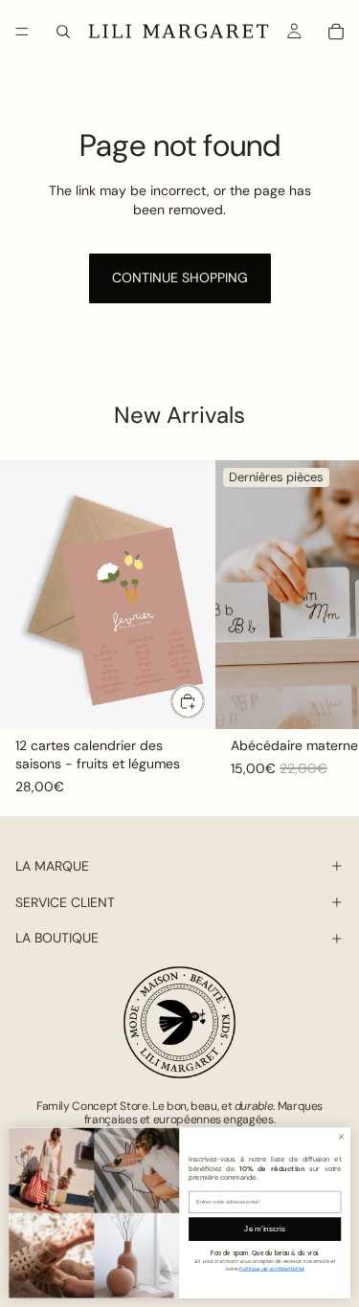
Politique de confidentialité (270, 1268)
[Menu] (22, 32)
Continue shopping (180, 277)
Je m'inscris (264, 1229)
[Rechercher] (63, 32)
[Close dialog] (341, 1136)
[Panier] (336, 32)
